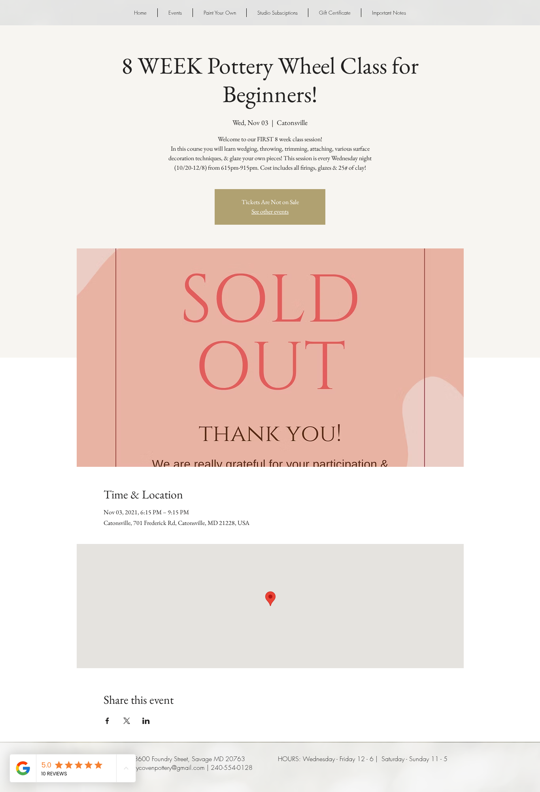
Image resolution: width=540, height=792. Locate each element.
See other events (270, 211)
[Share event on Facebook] (107, 721)
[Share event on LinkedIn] (146, 721)
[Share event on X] (126, 721)
